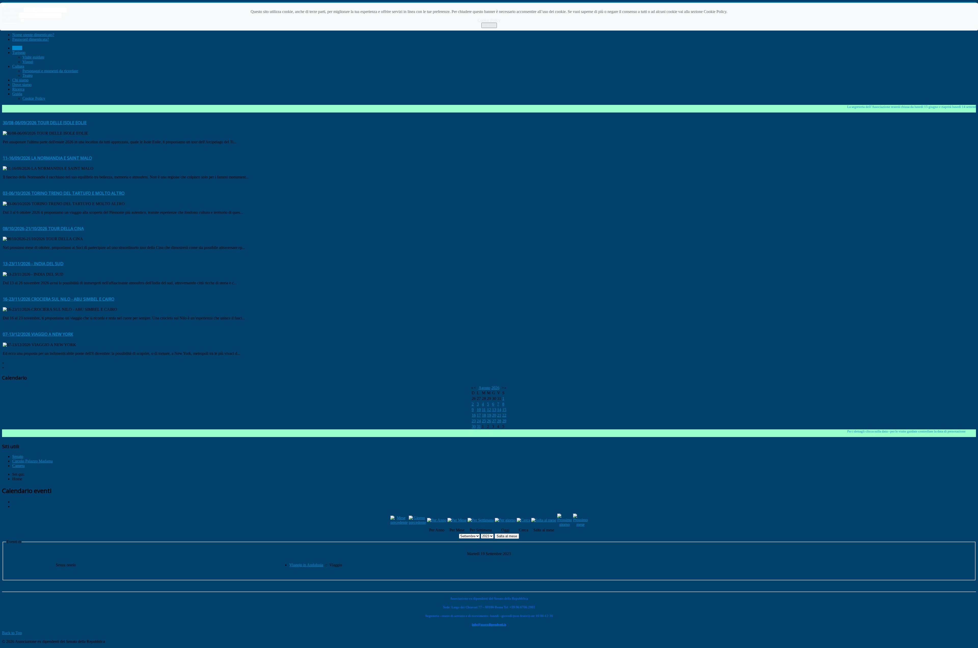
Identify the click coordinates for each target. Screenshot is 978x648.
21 (499, 415)
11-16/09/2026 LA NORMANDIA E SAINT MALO (47, 158)
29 (504, 421)
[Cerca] (523, 520)
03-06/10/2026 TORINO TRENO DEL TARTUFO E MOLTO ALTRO (64, 193)
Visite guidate (33, 57)
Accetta (489, 25)
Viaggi (27, 62)
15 (504, 409)
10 (479, 409)
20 (494, 415)
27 (494, 421)
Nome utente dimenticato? (33, 35)
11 (484, 409)
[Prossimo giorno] (564, 524)
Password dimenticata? (30, 39)
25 (484, 421)
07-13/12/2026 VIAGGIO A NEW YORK (38, 334)
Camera (18, 465)
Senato (17, 456)
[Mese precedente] (399, 522)
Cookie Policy (489, 20)
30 (474, 426)
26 (489, 421)
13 (494, 409)
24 (479, 421)
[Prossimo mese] (580, 524)
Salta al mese (507, 536)
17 (479, 415)
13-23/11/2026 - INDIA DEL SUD (33, 263)
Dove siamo (22, 84)
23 (474, 421)
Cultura (18, 66)
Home (17, 48)
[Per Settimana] (481, 520)
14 (499, 409)
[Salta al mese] (543, 520)
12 (489, 409)
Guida (17, 94)
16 (474, 415)
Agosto (484, 388)
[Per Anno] (436, 520)
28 (499, 421)
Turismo (18, 52)
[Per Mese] (457, 520)
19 (489, 415)
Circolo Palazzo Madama (32, 461)
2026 (495, 388)
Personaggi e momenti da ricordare (50, 71)
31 (479, 426)
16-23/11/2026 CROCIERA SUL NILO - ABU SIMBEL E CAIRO (58, 299)
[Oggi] (505, 520)
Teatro (27, 75)
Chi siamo (20, 80)
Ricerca (18, 89)
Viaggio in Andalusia (306, 565)
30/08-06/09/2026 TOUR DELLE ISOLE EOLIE (45, 122)
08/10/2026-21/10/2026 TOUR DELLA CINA (43, 228)
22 (504, 415)
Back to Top (12, 633)
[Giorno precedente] (417, 522)
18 (484, 415)
